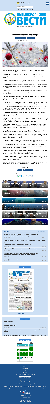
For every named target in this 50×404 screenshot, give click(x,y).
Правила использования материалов (25, 374)
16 (31, 352)
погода (20, 170)
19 (23, 355)
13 (25, 352)
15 (29, 352)
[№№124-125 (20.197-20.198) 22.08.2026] (21, 290)
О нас (18, 9)
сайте (12, 71)
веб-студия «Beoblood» (25, 401)
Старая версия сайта (25, 377)
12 (23, 352)
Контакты (30, 9)
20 (25, 355)
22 (29, 355)
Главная (25, 366)
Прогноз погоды (28, 170)
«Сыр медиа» (26, 397)
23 (31, 355)
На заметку (30, 38)
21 (27, 355)
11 (20, 352)
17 (18, 355)
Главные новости (20, 38)
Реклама (23, 9)
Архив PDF (21, 313)
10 (18, 352)
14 (27, 352)
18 (20, 355)
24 (18, 358)
